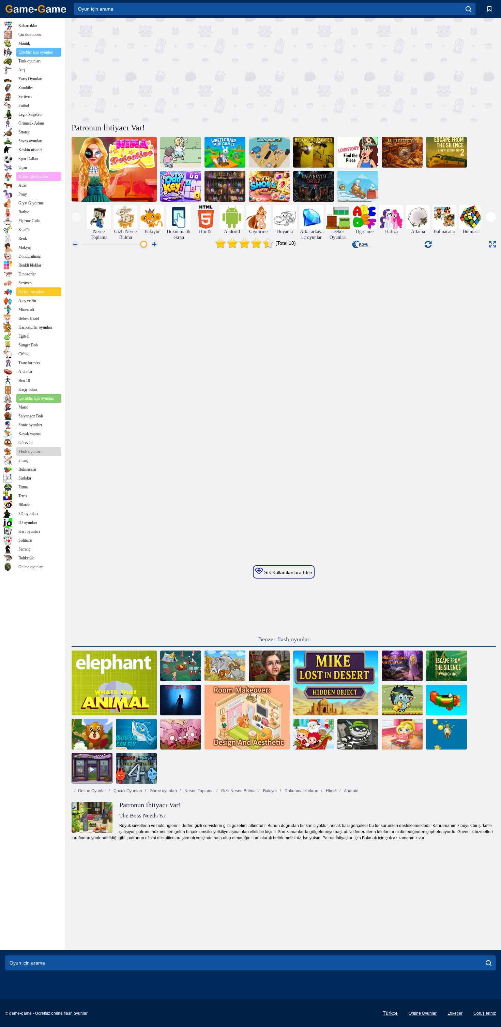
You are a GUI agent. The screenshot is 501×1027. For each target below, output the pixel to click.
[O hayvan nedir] (114, 683)
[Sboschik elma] (402, 700)
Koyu (363, 244)
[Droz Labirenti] (313, 186)
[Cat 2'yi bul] (180, 152)
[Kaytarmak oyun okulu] (402, 734)
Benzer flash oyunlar (283, 639)
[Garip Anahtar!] (180, 186)
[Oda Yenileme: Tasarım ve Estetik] (247, 717)
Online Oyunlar (92, 790)
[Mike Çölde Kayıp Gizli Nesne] (335, 683)
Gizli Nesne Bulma (238, 790)
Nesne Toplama (198, 790)
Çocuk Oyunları (127, 790)
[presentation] (76, 217)
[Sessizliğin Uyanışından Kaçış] (446, 666)
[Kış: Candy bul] (357, 186)
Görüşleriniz (484, 1013)
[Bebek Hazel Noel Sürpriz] (313, 734)
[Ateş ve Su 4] (136, 768)
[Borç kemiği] (180, 700)
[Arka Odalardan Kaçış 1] (313, 152)
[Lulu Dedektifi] (402, 152)
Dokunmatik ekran (301, 790)
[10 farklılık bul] (224, 666)
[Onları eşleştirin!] (269, 152)
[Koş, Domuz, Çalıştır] (180, 734)
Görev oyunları (163, 790)
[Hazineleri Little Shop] (92, 768)
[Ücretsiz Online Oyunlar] (35, 9)
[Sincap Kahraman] (92, 734)
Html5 (331, 790)
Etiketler (454, 1013)
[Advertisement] (177, 69)
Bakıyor (269, 790)
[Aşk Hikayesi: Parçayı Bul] (357, 152)
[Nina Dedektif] (114, 169)
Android (351, 790)
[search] (468, 8)
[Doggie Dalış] (446, 734)
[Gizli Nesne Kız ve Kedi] (402, 666)
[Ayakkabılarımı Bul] (269, 186)
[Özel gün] (269, 666)
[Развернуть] (492, 244)
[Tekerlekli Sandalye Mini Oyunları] (224, 152)
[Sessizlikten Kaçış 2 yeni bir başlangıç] (446, 152)
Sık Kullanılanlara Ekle (287, 572)
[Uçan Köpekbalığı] (136, 734)
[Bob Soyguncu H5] (357, 734)
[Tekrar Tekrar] (446, 700)
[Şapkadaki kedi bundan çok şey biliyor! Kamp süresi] (180, 666)
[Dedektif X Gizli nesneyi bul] (224, 186)
